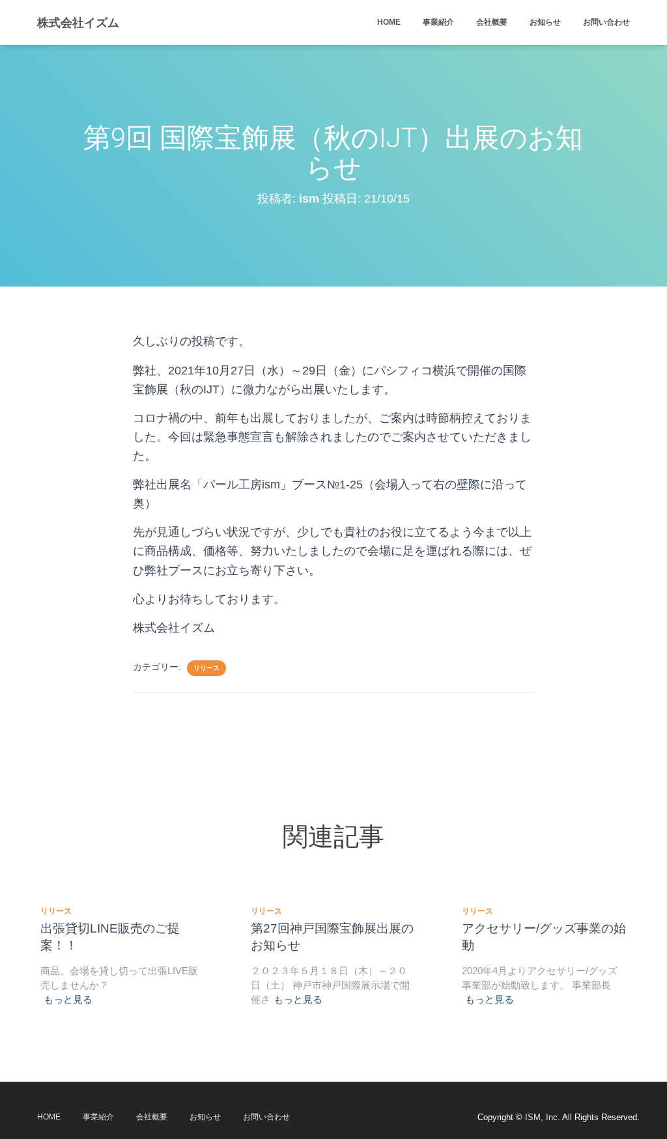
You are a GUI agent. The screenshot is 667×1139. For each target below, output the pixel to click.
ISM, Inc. (542, 1117)
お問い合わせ (606, 22)
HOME (389, 22)
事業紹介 (438, 22)
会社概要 (491, 22)
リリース (206, 667)
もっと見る (68, 999)
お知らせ (545, 22)
